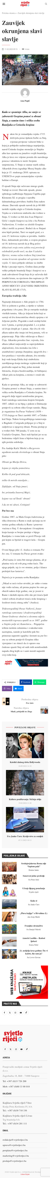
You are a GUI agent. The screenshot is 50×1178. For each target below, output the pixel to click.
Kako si (33, 900)
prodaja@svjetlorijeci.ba (14, 1160)
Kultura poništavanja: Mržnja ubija (25, 799)
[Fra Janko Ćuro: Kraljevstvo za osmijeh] (25, 819)
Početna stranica (9, 13)
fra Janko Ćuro (33, 904)
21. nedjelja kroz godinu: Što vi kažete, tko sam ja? (34, 952)
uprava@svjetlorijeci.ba (14, 1145)
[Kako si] (9, 904)
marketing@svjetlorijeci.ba (16, 1155)
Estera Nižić (33, 945)
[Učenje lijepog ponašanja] (9, 892)
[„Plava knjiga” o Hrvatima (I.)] (9, 917)
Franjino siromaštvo (34, 925)
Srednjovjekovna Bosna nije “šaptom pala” (33, 865)
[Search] (46, 4)
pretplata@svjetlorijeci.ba (15, 1150)
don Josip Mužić (34, 917)
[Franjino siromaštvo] (9, 929)
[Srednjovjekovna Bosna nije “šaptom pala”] (9, 867)
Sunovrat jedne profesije (34, 875)
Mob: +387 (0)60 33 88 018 (16, 1086)
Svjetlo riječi (34, 892)
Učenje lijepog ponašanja (33, 888)
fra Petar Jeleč (33, 879)
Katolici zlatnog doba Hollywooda (25, 762)
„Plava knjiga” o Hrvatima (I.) (33, 913)
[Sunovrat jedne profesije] (9, 879)
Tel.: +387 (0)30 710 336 (15, 1110)
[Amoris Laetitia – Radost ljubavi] (9, 942)
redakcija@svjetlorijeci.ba (15, 1139)
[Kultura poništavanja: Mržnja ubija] (25, 782)
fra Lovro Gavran (33, 957)
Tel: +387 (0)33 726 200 (14, 1081)
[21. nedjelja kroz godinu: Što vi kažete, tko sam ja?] (9, 954)
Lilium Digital (25, 1174)
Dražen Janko (34, 870)
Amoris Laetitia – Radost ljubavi (33, 940)
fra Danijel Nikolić (34, 929)
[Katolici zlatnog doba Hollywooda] (25, 745)
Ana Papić (25, 100)
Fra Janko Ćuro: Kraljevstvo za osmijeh (25, 836)
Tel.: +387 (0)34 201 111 (15, 1123)
